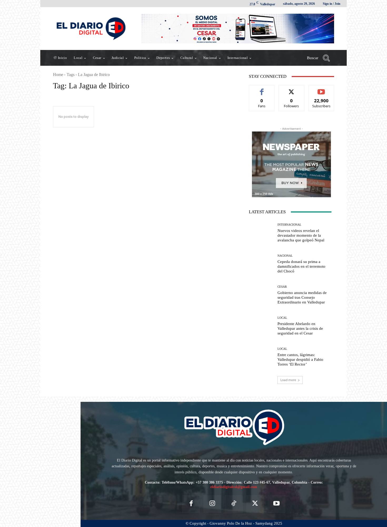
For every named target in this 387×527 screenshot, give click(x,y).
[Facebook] (191, 504)
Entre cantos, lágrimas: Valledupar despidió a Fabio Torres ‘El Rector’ (300, 359)
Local (282, 317)
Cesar (282, 286)
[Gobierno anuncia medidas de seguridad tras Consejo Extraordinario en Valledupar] (261, 295)
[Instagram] (212, 504)
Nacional (285, 255)
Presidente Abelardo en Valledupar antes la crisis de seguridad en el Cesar (300, 328)
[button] (320, 58)
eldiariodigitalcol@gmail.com (233, 487)
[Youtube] (276, 504)
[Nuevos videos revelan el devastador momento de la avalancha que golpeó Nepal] (261, 232)
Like (262, 89)
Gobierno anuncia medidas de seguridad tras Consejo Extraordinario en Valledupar (302, 297)
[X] (255, 504)
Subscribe (321, 89)
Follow (291, 89)
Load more (288, 380)
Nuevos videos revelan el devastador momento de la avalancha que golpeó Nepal (300, 235)
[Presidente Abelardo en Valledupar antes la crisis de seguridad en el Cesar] (261, 326)
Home (58, 74)
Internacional (289, 224)
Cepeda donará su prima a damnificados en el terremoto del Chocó (301, 266)
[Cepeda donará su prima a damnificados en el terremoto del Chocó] (261, 263)
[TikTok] (233, 504)
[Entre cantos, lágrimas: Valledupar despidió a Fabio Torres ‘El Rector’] (261, 357)
